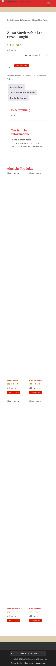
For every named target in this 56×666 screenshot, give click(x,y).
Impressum (29, 663)
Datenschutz (40, 663)
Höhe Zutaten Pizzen (15, 53)
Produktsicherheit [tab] (18, 98)
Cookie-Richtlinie (17, 663)
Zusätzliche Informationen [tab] (22, 92)
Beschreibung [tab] (16, 87)
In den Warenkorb (22, 66)
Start (9, 20)
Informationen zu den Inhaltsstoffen (28, 654)
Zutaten (15, 20)
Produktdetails (13, 393)
